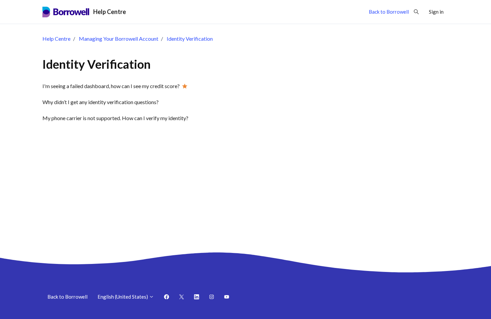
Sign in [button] (436, 12)
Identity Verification (190, 38)
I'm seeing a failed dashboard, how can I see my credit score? (111, 86)
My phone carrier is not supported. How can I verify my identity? (115, 118)
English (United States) (123, 297)
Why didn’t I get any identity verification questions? (100, 102)
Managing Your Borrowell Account (118, 38)
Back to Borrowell (389, 12)
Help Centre (56, 38)
